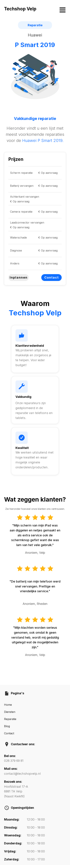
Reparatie (10, 719)
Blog (7, 726)
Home (8, 704)
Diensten (9, 712)
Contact (51, 277)
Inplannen (19, 277)
